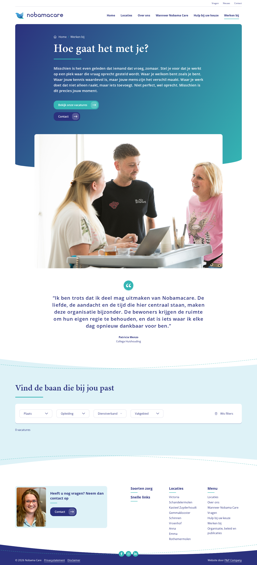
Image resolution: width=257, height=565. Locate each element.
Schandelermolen (180, 502)
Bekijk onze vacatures (72, 105)
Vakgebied (142, 413)
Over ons (213, 502)
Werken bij (215, 523)
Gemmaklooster (179, 513)
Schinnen (175, 518)
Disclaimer (73, 560)
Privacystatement (54, 560)
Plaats (28, 413)
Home (63, 37)
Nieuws (226, 3)
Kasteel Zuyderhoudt (183, 507)
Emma (173, 533)
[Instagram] (128, 554)
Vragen (215, 3)
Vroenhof (175, 523)
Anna (172, 528)
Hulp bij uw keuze (219, 518)
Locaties (213, 497)
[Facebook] (121, 554)
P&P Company (233, 560)
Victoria (174, 497)
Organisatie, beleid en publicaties (222, 531)
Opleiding (67, 413)
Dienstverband (107, 413)
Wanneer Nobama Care (223, 507)
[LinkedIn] (135, 554)
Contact (238, 3)
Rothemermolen (180, 539)
